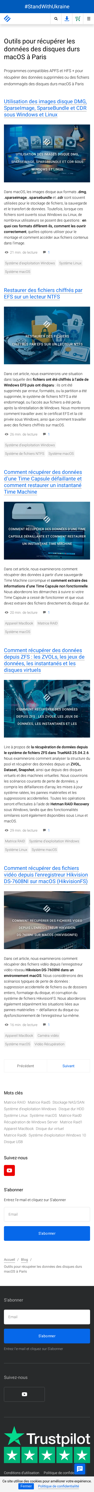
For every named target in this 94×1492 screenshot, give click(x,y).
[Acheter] (77, 18)
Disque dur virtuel (50, 1128)
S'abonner (47, 1233)
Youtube (9, 1170)
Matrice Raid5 (39, 1102)
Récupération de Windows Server (31, 1122)
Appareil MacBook (19, 623)
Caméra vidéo (48, 1035)
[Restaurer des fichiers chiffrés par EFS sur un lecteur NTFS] (47, 336)
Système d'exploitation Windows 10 (57, 1135)
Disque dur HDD (71, 1109)
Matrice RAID (47, 623)
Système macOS (17, 272)
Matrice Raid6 (15, 1135)
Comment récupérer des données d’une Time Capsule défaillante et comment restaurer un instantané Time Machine (43, 482)
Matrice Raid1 (71, 1122)
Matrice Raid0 (70, 1115)
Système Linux (70, 263)
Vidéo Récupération (49, 1044)
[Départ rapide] (88, 18)
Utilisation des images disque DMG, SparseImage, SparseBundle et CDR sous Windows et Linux (45, 108)
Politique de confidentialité (58, 1486)
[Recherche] (55, 18)
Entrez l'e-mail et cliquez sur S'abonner (33, 1349)
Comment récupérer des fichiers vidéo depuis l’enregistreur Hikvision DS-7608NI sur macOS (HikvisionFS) (46, 874)
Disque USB (13, 1142)
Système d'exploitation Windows (30, 263)
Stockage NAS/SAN (68, 1102)
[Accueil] (7, 18)
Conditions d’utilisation (21, 1473)
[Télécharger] (66, 18)
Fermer (26, 1486)
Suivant (69, 1066)
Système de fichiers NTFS (24, 454)
